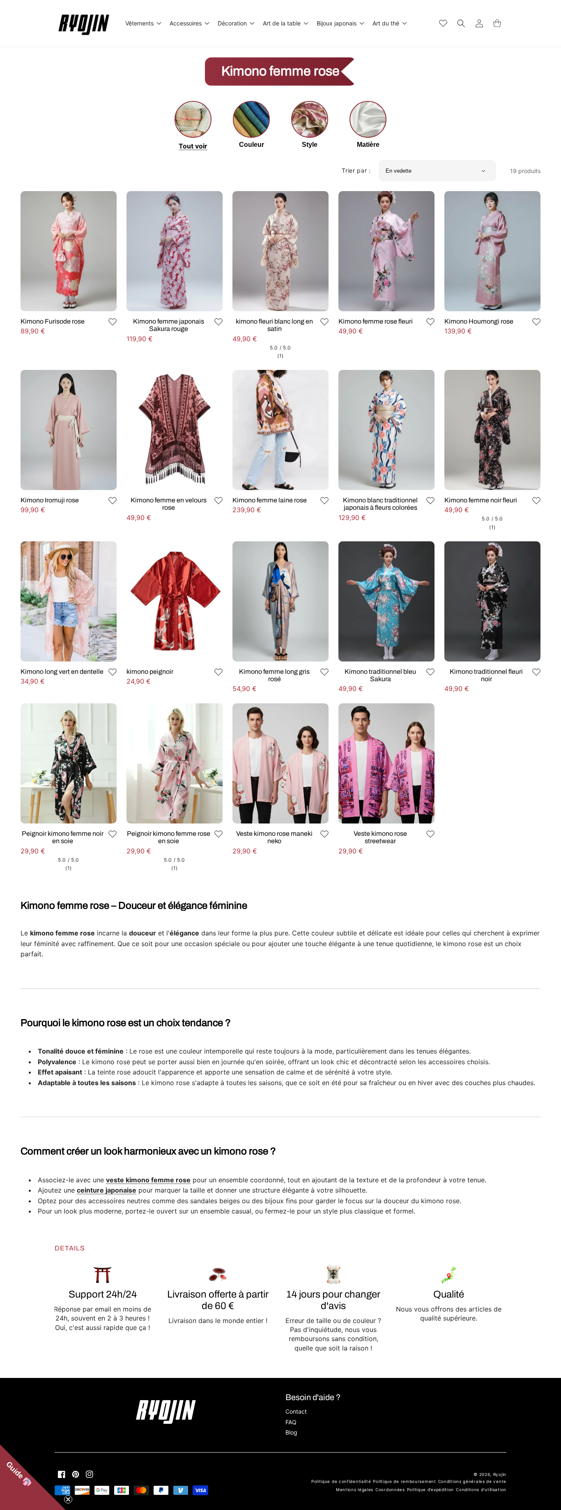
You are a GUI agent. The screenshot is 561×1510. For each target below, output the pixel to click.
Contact (296, 1411)
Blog (291, 1432)
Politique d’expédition (430, 1489)
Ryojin (499, 1474)
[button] (142, 23)
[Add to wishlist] (112, 322)
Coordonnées (390, 1489)
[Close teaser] (68, 1499)
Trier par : (356, 170)
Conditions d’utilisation (481, 1489)
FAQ (291, 1422)
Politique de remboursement (404, 1481)
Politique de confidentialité (341, 1481)
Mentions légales (354, 1489)
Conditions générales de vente (472, 1481)
